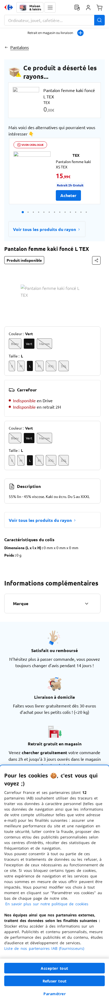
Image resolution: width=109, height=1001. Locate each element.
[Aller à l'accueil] (8, 7)
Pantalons (19, 47)
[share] (96, 260)
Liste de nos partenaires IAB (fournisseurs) (44, 948)
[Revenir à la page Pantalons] (6, 47)
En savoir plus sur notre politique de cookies (46, 903)
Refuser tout (54, 980)
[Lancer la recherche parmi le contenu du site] (99, 20)
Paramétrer (54, 993)
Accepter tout (54, 968)
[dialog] (54, 883)
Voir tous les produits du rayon (44, 229)
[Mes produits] (77, 7)
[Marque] (86, 603)
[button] (50, 7)
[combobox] (54, 20)
